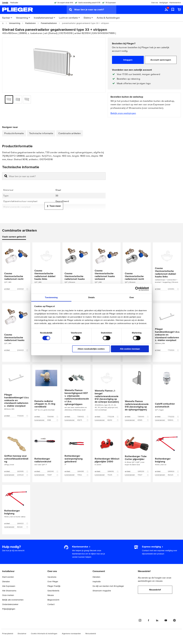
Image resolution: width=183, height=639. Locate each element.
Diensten (6, 581)
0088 (49, 420)
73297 (49, 475)
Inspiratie (97, 581)
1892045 (50, 471)
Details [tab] (91, 297)
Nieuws (50, 595)
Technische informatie (41, 133)
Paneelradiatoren (49, 23)
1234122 (20, 475)
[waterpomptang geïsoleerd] (76, 452)
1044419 (20, 350)
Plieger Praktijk (53, 586)
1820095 (20, 471)
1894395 (80, 471)
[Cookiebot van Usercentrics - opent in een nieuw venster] (137, 289)
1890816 (171, 471)
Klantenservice (175, 3)
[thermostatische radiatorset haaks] (76, 267)
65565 (140, 420)
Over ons (154, 3)
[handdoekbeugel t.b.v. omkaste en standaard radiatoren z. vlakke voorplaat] (167, 328)
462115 (170, 475)
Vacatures (51, 577)
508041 (170, 420)
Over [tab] (131, 297)
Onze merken (8, 595)
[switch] (76, 338)
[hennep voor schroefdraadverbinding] (16, 452)
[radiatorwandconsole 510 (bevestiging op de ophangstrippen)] (137, 391)
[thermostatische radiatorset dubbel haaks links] (46, 267)
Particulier (14, 3)
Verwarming (14, 23)
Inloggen (127, 60)
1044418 (20, 289)
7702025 (20, 416)
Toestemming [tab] (51, 297)
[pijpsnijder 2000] (107, 452)
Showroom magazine (102, 590)
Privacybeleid (7, 634)
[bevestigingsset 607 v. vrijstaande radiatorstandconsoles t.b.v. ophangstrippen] (76, 391)
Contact (51, 604)
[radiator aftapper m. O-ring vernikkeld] (46, 391)
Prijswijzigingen (8, 609)
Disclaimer (22, 634)
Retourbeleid (90, 634)
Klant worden (8, 577)
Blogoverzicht (53, 600)
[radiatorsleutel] (46, 452)
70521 (79, 475)
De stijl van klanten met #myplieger (108, 586)
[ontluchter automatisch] (167, 391)
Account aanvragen (160, 60)
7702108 (110, 417)
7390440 (141, 417)
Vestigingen (163, 3)
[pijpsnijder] (137, 452)
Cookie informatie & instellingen (44, 634)
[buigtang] (167, 452)
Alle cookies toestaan (130, 349)
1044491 (171, 289)
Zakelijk (5, 3)
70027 (140, 475)
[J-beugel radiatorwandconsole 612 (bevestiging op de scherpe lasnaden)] (107, 391)
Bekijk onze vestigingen (123, 113)
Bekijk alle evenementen (12, 600)
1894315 (20, 523)
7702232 (171, 417)
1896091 (110, 471)
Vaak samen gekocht (14, 236)
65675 (79, 420)
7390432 (80, 417)
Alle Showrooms (9, 590)
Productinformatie (14, 133)
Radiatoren (30, 23)
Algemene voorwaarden (71, 634)
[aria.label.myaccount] (166, 10)
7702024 (171, 350)
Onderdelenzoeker (10, 604)
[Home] (3, 23)
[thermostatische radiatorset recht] (16, 267)
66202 (109, 420)
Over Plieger (52, 581)
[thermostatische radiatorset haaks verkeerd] (107, 267)
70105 (109, 475)
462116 (20, 527)
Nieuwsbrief (155, 589)
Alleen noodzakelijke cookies (91, 349)
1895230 (141, 471)
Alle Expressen (8, 586)
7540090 (50, 417)
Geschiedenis (53, 590)
